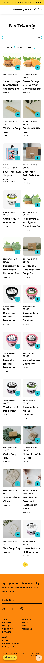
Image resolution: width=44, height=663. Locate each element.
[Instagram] (3, 609)
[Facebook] (12, 609)
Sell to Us (7, 629)
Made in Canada (10, 643)
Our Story (27, 619)
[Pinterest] (21, 609)
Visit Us (26, 622)
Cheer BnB (27, 629)
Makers (6, 626)
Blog (24, 626)
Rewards (6, 632)
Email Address (7, 598)
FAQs (4, 637)
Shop (5, 619)
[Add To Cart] (17, 67)
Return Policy (34, 655)
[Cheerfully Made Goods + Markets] (22, 10)
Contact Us (8, 647)
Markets (6, 622)
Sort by (10, 47)
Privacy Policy (34, 653)
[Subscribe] (41, 600)
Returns (6, 640)
